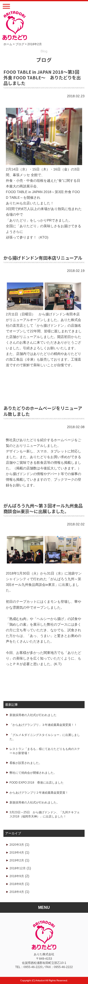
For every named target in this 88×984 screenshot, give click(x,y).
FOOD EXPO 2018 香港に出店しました (37, 782)
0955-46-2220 (33, 967)
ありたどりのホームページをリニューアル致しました (42, 411)
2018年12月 (18, 868)
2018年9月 (17, 876)
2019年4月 (17, 852)
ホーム (7, 44)
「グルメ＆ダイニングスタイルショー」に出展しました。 (45, 737)
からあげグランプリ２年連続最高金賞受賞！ (39, 792)
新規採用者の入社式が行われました (33, 715)
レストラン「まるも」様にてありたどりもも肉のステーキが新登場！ (45, 751)
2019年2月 (17, 860)
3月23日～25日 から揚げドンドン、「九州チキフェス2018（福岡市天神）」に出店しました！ (45, 814)
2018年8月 (17, 884)
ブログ (19, 44)
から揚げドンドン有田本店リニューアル (42, 257)
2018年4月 (17, 892)
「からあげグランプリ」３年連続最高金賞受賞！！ (43, 725)
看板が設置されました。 (26, 763)
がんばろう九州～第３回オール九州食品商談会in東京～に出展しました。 (43, 508)
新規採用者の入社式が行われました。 (34, 802)
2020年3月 (17, 844)
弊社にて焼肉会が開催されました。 (33, 772)
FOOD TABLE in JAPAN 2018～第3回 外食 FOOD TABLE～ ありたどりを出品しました (42, 77)
